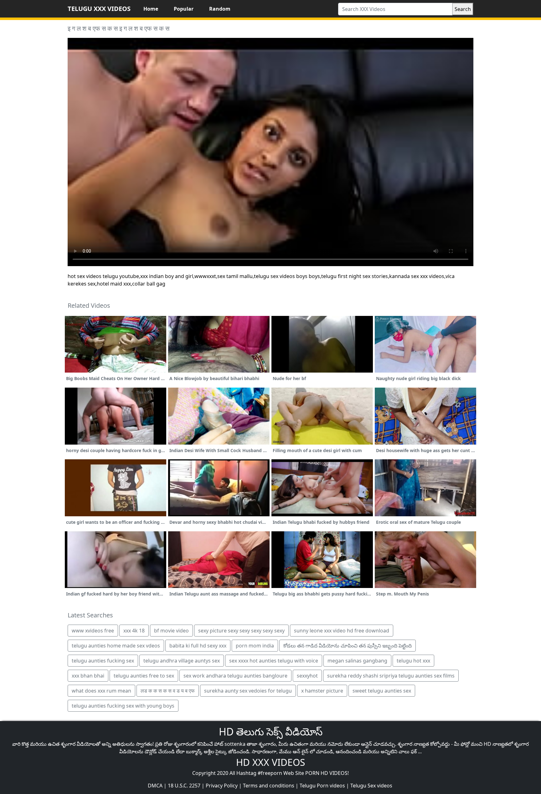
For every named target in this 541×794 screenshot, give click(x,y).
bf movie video (171, 630)
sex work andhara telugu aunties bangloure (235, 675)
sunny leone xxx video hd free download (341, 630)
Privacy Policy (222, 785)
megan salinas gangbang (357, 660)
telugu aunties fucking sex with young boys (123, 705)
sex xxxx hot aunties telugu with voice (273, 660)
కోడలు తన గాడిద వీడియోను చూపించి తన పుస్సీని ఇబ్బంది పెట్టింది (347, 645)
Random (219, 8)
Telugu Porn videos (322, 785)
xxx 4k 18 (134, 630)
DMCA (155, 785)
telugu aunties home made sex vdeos (116, 645)
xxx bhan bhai (88, 675)
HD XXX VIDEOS (270, 762)
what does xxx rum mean (101, 690)
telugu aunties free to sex (144, 675)
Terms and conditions (268, 785)
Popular (183, 8)
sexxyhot (307, 675)
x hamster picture (322, 690)
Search (463, 9)
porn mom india (255, 645)
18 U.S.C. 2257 (184, 785)
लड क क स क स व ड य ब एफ (168, 690)
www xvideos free (93, 630)
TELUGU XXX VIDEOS (99, 8)
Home (150, 8)
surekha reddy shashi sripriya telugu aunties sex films (391, 675)
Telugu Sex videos (371, 785)
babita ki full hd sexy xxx (197, 645)
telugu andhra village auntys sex (181, 660)
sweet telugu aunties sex (382, 690)
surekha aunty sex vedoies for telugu (248, 690)
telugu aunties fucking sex (103, 660)
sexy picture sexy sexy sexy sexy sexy (241, 630)
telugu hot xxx (413, 660)
